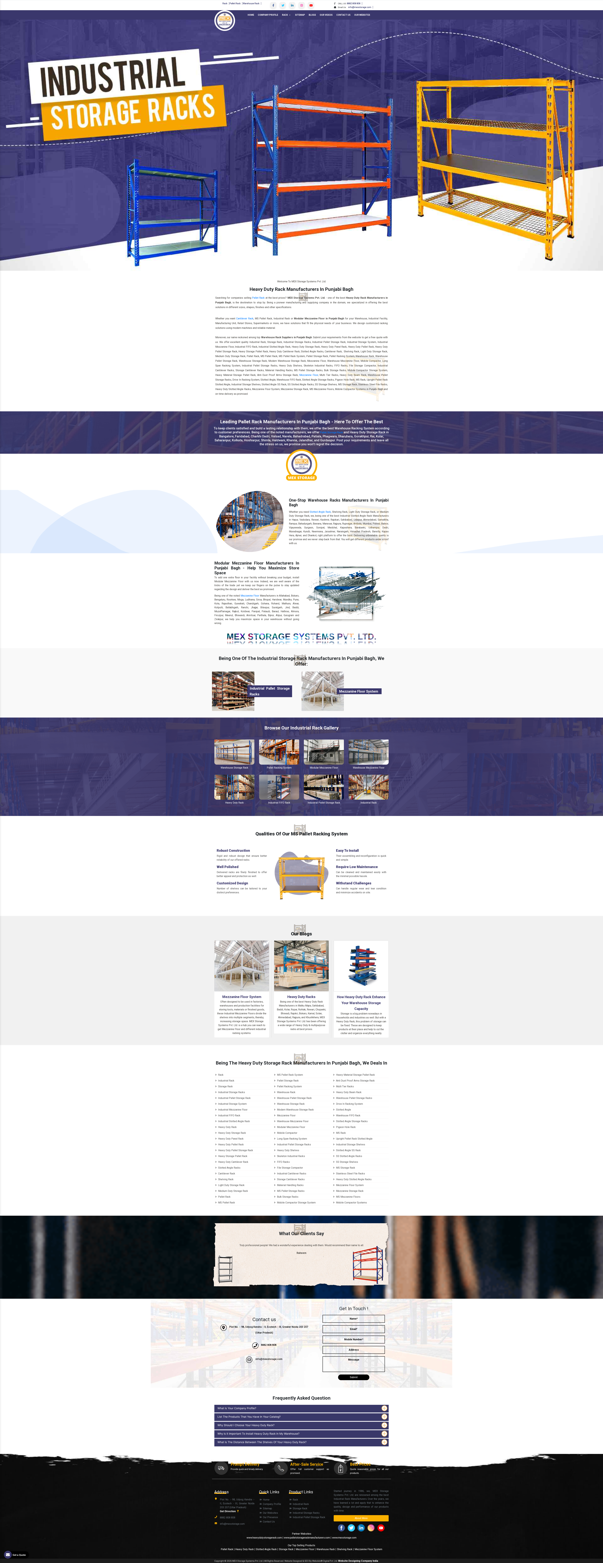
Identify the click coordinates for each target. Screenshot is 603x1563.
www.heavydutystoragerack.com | (265, 1537)
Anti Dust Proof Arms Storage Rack (355, 1080)
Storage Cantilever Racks (290, 1179)
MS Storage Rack (345, 1167)
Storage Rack (225, 1086)
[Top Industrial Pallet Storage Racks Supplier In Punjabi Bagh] (233, 691)
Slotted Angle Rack (320, 511)
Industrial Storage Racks (231, 1092)
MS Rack (340, 1132)
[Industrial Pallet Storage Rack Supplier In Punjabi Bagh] (324, 787)
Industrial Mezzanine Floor (232, 1109)
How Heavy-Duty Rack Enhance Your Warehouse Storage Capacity (361, 1003)
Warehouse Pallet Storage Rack (294, 1098)
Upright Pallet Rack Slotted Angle (353, 1138)
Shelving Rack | (345, 1549)
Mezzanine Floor (308, 375)
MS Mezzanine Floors (347, 1196)
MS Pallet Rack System (289, 1074)
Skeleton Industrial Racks (290, 1156)
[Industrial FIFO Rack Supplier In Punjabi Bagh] (279, 787)
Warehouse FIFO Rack (347, 1115)
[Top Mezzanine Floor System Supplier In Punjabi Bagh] (323, 691)
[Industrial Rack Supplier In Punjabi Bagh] (369, 787)
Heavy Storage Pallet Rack (232, 1156)
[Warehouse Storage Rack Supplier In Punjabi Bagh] (234, 752)
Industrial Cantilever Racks (291, 1173)
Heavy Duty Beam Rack (348, 1092)
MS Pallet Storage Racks (290, 1190)
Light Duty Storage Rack (230, 1185)
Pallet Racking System (279, 767)
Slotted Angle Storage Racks (351, 1121)
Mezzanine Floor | (306, 1549)
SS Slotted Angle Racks (348, 1156)
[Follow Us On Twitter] (283, 5)
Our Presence (270, 1517)
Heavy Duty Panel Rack (230, 1138)
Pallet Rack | (228, 1549)
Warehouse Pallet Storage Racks (353, 1098)
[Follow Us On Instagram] (301, 5)
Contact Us (343, 15)
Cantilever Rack (244, 318)
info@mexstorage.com (359, 7)
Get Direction (228, 1511)
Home (251, 15)
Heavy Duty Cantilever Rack (232, 1161)
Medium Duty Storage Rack (232, 1190)
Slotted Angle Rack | (267, 1549)
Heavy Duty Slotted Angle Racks (353, 1179)
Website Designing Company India (358, 1560)
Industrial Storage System (232, 1103)
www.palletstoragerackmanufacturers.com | (307, 1537)
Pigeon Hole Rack (345, 1127)
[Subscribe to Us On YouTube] (311, 5)
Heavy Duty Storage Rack (231, 1132)
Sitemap (300, 15)
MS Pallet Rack (226, 1202)
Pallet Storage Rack (331, 432)
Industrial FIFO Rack (279, 802)
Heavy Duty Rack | (245, 1549)
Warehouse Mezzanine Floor (368, 767)
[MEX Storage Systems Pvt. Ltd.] (224, 20)
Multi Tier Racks (344, 1086)
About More (361, 1518)
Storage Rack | (287, 1549)
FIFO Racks (283, 1161)
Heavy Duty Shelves (287, 1150)
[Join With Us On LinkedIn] (292, 5)
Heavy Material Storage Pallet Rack (355, 1074)
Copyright (219, 1561)
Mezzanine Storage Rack (349, 1190)
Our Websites (362, 15)
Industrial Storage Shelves (350, 1144)
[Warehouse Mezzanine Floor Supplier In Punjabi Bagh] (369, 752)
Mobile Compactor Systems (351, 1202)
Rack (225, 3)
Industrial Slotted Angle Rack (233, 1121)
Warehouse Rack (251, 3)
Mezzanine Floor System (358, 691)
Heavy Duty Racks (301, 997)
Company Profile (268, 15)
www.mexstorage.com (344, 1537)
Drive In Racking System (349, 1103)
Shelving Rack (225, 1179)
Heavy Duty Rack (234, 802)
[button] (45, 145)
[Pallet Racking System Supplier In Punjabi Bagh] (279, 752)
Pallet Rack (235, 3)
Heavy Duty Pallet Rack (230, 1144)
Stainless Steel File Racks (350, 1173)
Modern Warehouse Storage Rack (295, 1109)
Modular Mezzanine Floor (324, 767)
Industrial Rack (369, 802)
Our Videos (326, 15)
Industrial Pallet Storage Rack (324, 802)
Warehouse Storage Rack (234, 767)
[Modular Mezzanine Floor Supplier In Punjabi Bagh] (324, 752)
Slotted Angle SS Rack (348, 1150)
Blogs (312, 15)
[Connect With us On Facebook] (273, 5)
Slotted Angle (343, 1109)
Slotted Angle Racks (228, 1167)
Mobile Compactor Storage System (296, 1202)
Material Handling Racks (290, 1185)
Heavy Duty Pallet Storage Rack (235, 1150)
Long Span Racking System (291, 1138)
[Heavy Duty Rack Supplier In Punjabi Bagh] (234, 787)
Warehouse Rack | (326, 1549)
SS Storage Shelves (346, 1161)
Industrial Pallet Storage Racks (293, 1144)
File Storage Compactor (289, 1167)
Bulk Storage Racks (287, 1196)
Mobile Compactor (286, 1132)
